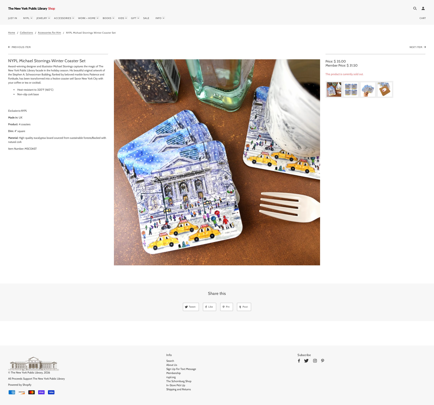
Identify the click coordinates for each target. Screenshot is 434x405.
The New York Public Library (27, 372)
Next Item (416, 47)
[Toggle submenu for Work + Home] (97, 17)
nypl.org (171, 377)
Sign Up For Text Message (181, 369)
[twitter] (306, 361)
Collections (26, 32)
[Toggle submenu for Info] (163, 17)
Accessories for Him (49, 32)
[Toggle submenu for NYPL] (31, 17)
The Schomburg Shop (178, 381)
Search (170, 360)
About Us (171, 365)
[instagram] (315, 361)
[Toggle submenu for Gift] (138, 17)
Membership (173, 373)
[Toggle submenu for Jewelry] (49, 17)
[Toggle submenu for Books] (113, 17)
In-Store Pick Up (175, 385)
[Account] (423, 9)
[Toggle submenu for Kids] (126, 17)
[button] (217, 162)
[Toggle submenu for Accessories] (73, 17)
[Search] (415, 9)
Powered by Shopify (19, 384)
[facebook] (299, 361)
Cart (423, 18)
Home (11, 32)
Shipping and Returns (178, 389)
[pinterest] (322, 361)
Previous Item (21, 47)
